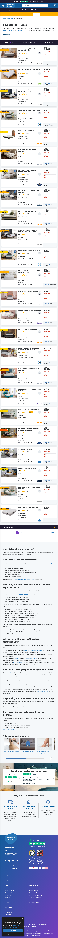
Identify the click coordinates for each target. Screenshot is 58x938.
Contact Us (7, 883)
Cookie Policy (15, 925)
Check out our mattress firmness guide (24, 579)
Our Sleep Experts (23, 594)
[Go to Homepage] (10, 5)
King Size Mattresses (34, 888)
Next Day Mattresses (34, 902)
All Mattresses (32, 883)
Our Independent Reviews (11, 892)
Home (4, 18)
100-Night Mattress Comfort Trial (12, 888)
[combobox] (48, 42)
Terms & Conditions (43, 924)
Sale (30, 880)
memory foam (6, 30)
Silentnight (31, 900)
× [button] (22, 918)
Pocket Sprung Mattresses (35, 892)
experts (17, 658)
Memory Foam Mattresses (35, 895)
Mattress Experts (9, 673)
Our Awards (8, 895)
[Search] (23, 5)
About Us (7, 902)
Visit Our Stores (8, 912)
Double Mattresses (33, 885)
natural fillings (19, 30)
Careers (7, 905)
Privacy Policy (25, 926)
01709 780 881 (9, 847)
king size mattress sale (42, 691)
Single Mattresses (33, 890)
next (52, 532)
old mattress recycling (19, 662)
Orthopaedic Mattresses (35, 897)
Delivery (7, 885)
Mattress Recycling (9, 890)
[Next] (51, 758)
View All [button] (53, 527)
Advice (6, 880)
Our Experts (7, 897)
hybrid (12, 30)
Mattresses (10, 18)
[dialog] (13, 926)
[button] (13, 927)
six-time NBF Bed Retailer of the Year (32, 650)
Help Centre (8, 914)
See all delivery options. (9, 729)
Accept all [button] (13, 930)
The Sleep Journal (9, 900)
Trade (6, 909)
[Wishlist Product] (39, 53)
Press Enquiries (8, 907)
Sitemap (34, 926)
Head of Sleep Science (31, 658)
